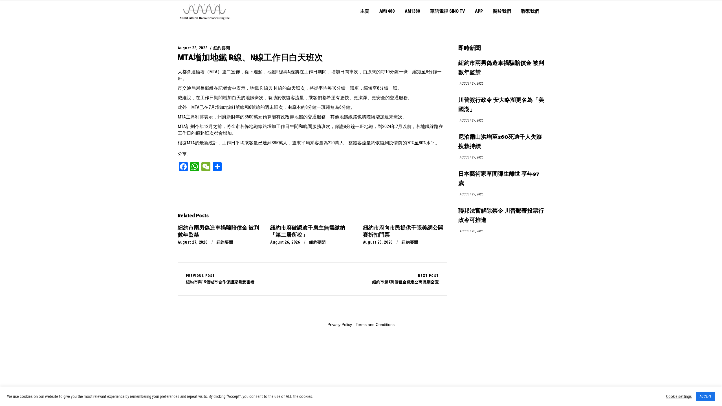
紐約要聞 (221, 48)
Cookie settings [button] (679, 396)
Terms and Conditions (375, 324)
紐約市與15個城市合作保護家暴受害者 (220, 279)
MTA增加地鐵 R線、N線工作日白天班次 (250, 57)
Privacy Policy (339, 324)
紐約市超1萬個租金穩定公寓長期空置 (405, 279)
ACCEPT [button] (705, 396)
